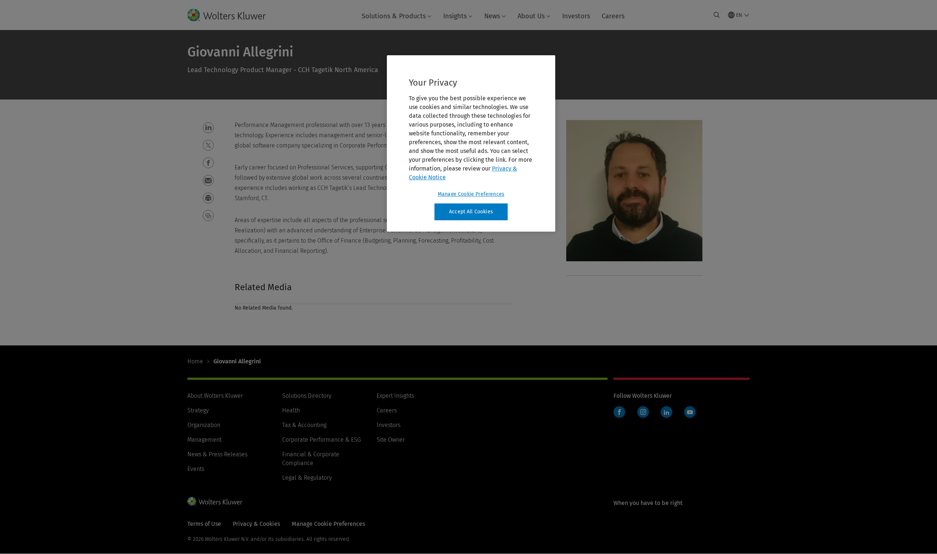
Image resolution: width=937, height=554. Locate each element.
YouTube (690, 412)
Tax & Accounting (304, 425)
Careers (613, 16)
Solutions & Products (394, 16)
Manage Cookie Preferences (471, 194)
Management (204, 439)
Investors (576, 16)
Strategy (198, 410)
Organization (203, 425)
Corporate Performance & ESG (321, 439)
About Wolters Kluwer (215, 395)
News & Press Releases (217, 454)
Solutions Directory (306, 395)
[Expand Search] (716, 15)
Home (195, 361)
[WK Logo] (214, 501)
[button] (208, 127)
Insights (455, 16)
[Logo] (232, 15)
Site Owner (391, 439)
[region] (471, 143)
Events (195, 468)
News (492, 16)
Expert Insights (395, 395)
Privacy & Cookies (256, 523)
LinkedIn (666, 412)
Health (291, 410)
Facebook (619, 412)
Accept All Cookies (471, 212)
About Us (531, 16)
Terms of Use (204, 523)
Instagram (643, 412)
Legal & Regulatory (307, 477)
